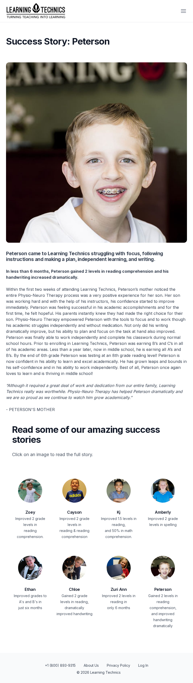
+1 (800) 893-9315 (60, 665)
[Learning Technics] (35, 11)
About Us (91, 665)
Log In (143, 665)
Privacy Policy (118, 665)
